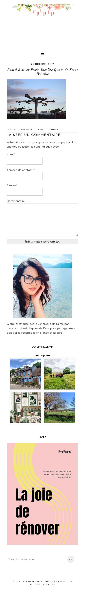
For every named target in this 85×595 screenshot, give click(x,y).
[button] (42, 54)
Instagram (42, 355)
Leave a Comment (48, 129)
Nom (11, 154)
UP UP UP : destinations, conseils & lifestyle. (42, 23)
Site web (12, 185)
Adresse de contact (21, 170)
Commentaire (16, 201)
